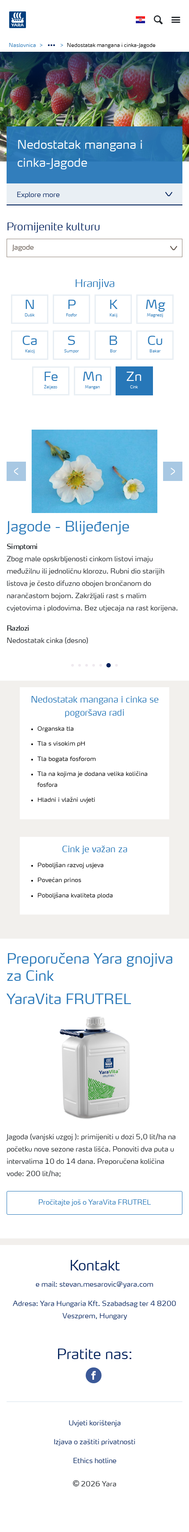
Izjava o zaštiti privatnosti (94, 1442)
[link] (29, 309)
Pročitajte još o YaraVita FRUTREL (94, 1202)
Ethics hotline (94, 1461)
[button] (16, 471)
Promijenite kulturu (53, 227)
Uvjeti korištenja (95, 1423)
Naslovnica (22, 45)
